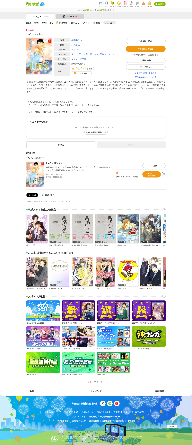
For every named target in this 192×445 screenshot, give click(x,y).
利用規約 (93, 416)
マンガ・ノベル (40, 16)
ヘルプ (68, 412)
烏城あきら (76, 39)
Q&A (76, 412)
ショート (71, 16)
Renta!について (54, 412)
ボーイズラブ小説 (79, 54)
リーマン (94, 54)
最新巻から (39, 157)
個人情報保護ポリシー (110, 416)
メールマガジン (138, 412)
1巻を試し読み (145, 41)
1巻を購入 (145, 48)
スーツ (111, 54)
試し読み (154, 165)
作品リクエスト (104, 412)
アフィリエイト (79, 416)
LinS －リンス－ (54, 163)
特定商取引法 (63, 420)
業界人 (103, 54)
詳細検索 (159, 391)
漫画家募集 (94, 420)
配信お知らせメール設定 (146, 77)
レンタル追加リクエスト (146, 72)
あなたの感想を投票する (95, 132)
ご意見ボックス (121, 412)
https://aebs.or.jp (66, 440)
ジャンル (108, 22)
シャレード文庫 (78, 58)
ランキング (95, 391)
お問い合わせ (87, 412)
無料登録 (161, 4)
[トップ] (32, 4)
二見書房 (75, 44)
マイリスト (147, 67)
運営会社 (131, 420)
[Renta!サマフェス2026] (42, 4)
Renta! (28, 201)
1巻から (29, 157)
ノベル (74, 49)
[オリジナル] (62, 22)
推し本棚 (147, 60)
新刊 (32, 391)
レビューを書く (82, 73)
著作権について (79, 420)
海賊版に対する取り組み (113, 420)
